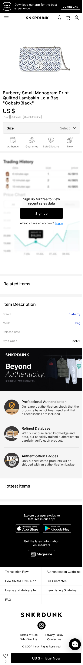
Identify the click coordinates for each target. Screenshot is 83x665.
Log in (59, 223)
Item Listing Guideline (61, 590)
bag (77, 323)
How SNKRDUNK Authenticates (23, 581)
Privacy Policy (54, 634)
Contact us (54, 639)
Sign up (41, 214)
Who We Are (28, 639)
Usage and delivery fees (22, 590)
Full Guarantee (57, 581)
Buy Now (46, 658)
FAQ (8, 599)
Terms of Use (29, 634)
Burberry (74, 314)
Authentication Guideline (63, 571)
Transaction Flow (17, 571)
